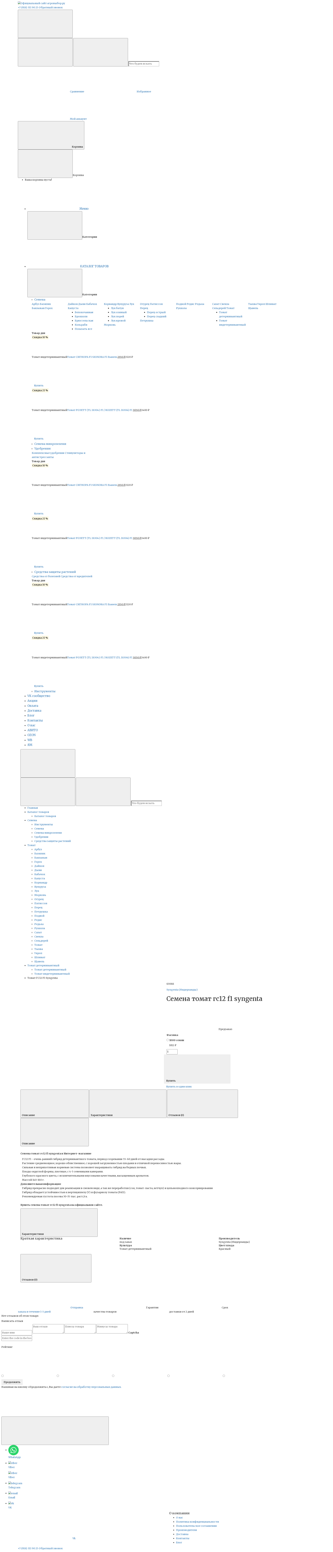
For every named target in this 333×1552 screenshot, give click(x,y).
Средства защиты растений (55, 572)
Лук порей (117, 316)
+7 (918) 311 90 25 (28, 7)
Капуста (73, 308)
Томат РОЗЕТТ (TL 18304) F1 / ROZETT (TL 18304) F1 (99, 410)
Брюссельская (84, 320)
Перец (144, 308)
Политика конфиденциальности (197, 1521)
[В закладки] (106, 996)
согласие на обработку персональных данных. (91, 1386)
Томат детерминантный (50, 969)
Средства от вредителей (76, 576)
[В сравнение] (48, 996)
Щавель (253, 308)
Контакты (35, 720)
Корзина (77, 146)
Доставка (34, 711)
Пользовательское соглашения (196, 1525)
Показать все (83, 328)
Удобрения (42, 448)
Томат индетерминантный (52, 973)
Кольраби (81, 324)
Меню (83, 209)
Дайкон (73, 304)
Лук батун (117, 308)
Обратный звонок (51, 7)
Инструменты (45, 691)
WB (29, 740)
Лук (131, 304)
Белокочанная (84, 312)
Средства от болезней (46, 576)
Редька (199, 304)
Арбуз (35, 304)
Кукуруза (123, 304)
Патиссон (156, 304)
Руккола (181, 308)
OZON (31, 735)
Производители (186, 1530)
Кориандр (110, 304)
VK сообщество (38, 696)
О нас (31, 725)
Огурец (144, 304)
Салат (216, 304)
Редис (190, 304)
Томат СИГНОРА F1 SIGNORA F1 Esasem (92, 356)
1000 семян (176, 1040)
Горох (49, 308)
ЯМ (29, 745)
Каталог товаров (45, 816)
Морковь (110, 324)
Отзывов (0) (176, 1115)
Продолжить (12, 1382)
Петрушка (146, 320)
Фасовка (172, 1035)
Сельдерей (219, 308)
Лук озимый (119, 312)
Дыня (82, 304)
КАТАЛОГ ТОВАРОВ (94, 266)
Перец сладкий (156, 316)
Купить (39, 385)
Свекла (224, 304)
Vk (74, 1538)
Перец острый (156, 312)
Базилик (45, 304)
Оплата (32, 706)
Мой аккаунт (78, 118)
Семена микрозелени (50, 444)
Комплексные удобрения (48, 453)
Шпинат (271, 304)
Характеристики (102, 1115)
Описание (28, 1115)
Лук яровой (118, 320)
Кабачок (91, 304)
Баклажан (38, 308)
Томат (230, 308)
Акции (32, 701)
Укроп (261, 304)
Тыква (252, 304)
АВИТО (32, 730)
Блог (31, 715)
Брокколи (81, 316)
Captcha (133, 1332)
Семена (39, 299)
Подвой (181, 304)
